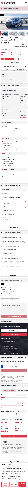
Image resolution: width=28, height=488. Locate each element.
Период (3, 403)
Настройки (14, 484)
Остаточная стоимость (7, 411)
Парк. (21, 59)
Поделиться (21, 69)
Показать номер (15, 62)
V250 (20, 12)
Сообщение (9, 59)
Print (8, 69)
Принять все (22, 484)
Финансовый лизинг (8, 390)
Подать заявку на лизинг (14, 436)
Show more (13, 227)
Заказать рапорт (14, 334)
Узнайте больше (5, 484)
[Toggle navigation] (26, 3)
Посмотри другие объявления (10, 299)
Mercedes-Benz (14, 12)
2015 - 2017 (24, 12)
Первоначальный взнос (8, 394)
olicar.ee (11, 296)
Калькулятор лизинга (20, 46)
